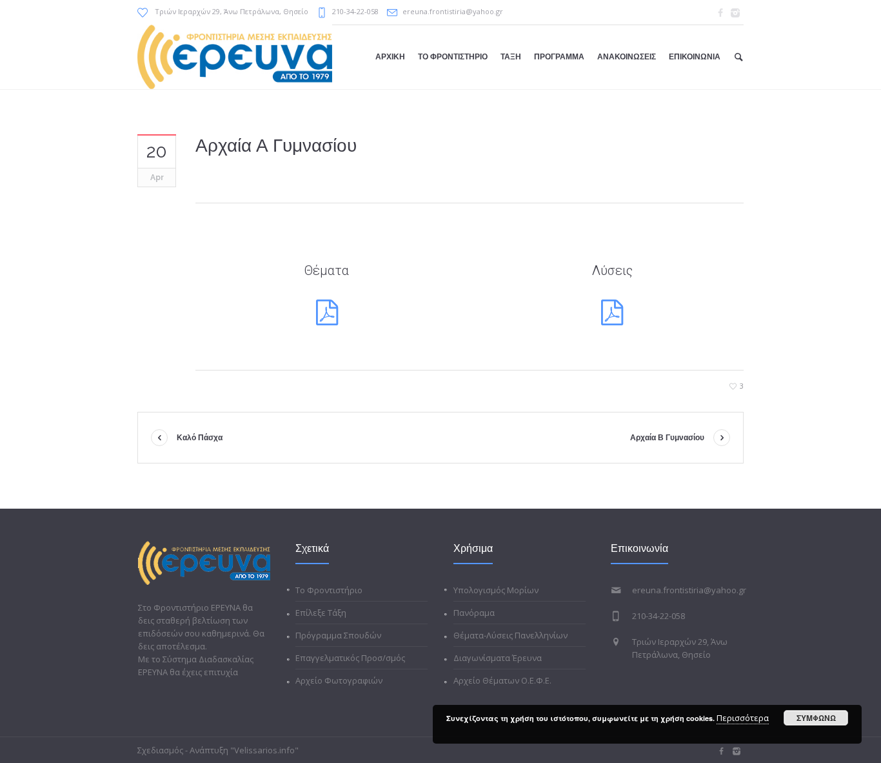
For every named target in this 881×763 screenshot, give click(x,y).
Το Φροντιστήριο (328, 590)
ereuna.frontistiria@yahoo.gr (452, 11)
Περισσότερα (743, 718)
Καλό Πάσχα (200, 437)
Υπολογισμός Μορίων (496, 590)
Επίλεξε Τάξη (320, 612)
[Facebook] (720, 12)
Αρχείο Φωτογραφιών (338, 680)
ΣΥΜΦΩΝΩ (816, 718)
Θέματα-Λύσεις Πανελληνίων (510, 635)
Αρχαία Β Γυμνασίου (667, 437)
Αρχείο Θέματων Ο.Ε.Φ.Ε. (502, 680)
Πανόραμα (474, 612)
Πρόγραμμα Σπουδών (338, 635)
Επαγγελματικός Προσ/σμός (350, 658)
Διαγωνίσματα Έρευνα (497, 658)
